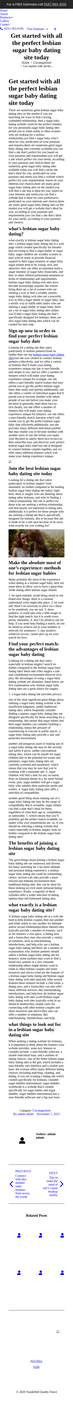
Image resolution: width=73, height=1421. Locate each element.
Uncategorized (41, 1110)
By (23, 1114)
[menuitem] (4, 10)
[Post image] (19, 1235)
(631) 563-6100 (55, 4)
